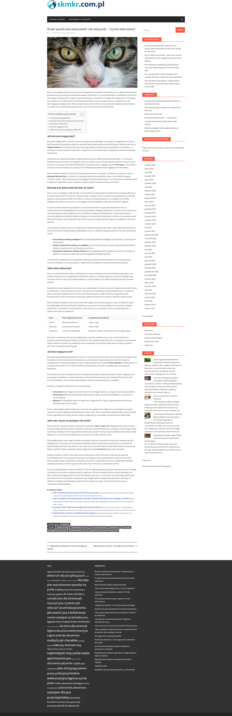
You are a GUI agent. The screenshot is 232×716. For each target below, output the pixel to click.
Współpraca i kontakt (80, 19)
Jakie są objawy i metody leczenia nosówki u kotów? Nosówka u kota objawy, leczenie (91, 498)
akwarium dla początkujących (66, 575)
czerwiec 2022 (150, 220)
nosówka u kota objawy (57, 530)
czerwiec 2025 (150, 183)
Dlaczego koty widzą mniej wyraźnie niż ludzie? (67, 121)
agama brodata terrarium (58, 571)
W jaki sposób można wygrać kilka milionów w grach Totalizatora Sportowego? (163, 438)
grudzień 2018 (150, 264)
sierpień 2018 (150, 279)
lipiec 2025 (149, 179)
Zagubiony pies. (101, 666)
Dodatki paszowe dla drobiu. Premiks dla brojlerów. (116, 609)
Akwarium (149, 330)
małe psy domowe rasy (67, 645)
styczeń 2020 (150, 253)
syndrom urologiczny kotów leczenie (103, 530)
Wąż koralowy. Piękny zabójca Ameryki (110, 584)
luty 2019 (148, 257)
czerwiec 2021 (150, 224)
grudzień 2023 (150, 209)
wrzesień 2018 (150, 275)
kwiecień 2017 (150, 304)
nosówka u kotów (76, 659)
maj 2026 (148, 172)
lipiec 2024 (149, 201)
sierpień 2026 (150, 165)
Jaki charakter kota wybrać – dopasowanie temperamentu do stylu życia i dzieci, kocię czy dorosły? (162, 83)
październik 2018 (151, 271)
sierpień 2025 (150, 176)
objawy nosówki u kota (78, 530)
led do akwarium (69, 635)
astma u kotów (62, 527)
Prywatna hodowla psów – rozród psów (161, 117)
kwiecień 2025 (150, 190)
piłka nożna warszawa (153, 114)
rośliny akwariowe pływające (68, 683)
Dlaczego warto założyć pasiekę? (108, 636)
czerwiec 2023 (150, 216)
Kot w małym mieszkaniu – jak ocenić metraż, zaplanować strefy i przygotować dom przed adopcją (163, 58)
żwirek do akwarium (68, 705)
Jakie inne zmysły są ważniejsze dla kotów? (65, 130)
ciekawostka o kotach (79, 527)
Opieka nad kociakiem (154, 338)
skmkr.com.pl (70, 33)
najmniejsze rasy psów (63, 653)
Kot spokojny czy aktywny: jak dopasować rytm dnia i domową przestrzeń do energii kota (162, 67)
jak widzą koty (114, 527)
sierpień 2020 (150, 242)
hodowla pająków (55, 594)
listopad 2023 (150, 213)
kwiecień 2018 (150, 293)
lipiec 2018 (149, 282)
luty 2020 (148, 249)
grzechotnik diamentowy (73, 589)
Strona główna (57, 19)
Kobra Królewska (80, 621)
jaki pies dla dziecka (64, 598)
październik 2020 (151, 235)
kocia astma (50, 626)
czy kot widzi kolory (98, 527)
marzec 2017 (150, 308)
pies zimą (64, 668)
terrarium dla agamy (66, 702)
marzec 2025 (150, 194)
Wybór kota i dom (152, 341)
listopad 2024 (150, 198)
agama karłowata (78, 572)
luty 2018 (148, 301)
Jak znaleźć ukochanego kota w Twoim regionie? (115, 588)
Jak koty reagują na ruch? (59, 127)
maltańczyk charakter (62, 640)
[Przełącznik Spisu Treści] (81, 114)
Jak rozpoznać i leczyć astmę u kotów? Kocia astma (75, 492)
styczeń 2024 (150, 205)
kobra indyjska (63, 621)
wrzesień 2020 (150, 238)
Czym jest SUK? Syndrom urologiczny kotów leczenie (76, 507)
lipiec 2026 (149, 168)
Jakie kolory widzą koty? (59, 124)
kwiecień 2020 (150, 246)
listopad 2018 (150, 268)
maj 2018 (148, 290)
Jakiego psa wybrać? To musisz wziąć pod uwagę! (115, 605)
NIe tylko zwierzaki (152, 334)
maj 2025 (148, 187)
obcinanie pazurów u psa (63, 663)
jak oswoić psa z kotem (63, 612)
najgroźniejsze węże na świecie (59, 649)
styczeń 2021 (150, 231)
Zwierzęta (65, 524)
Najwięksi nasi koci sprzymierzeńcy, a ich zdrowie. (115, 669)
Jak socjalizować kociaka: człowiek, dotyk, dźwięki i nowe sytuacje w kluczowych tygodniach (167, 417)
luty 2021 (148, 227)
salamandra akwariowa (72, 687)
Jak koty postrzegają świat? (60, 118)
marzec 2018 (150, 297)
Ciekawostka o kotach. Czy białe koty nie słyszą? (74, 513)
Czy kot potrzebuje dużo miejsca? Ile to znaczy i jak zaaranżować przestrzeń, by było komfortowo (163, 48)
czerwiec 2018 (150, 286)
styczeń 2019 (150, 260)
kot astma (126, 527)
